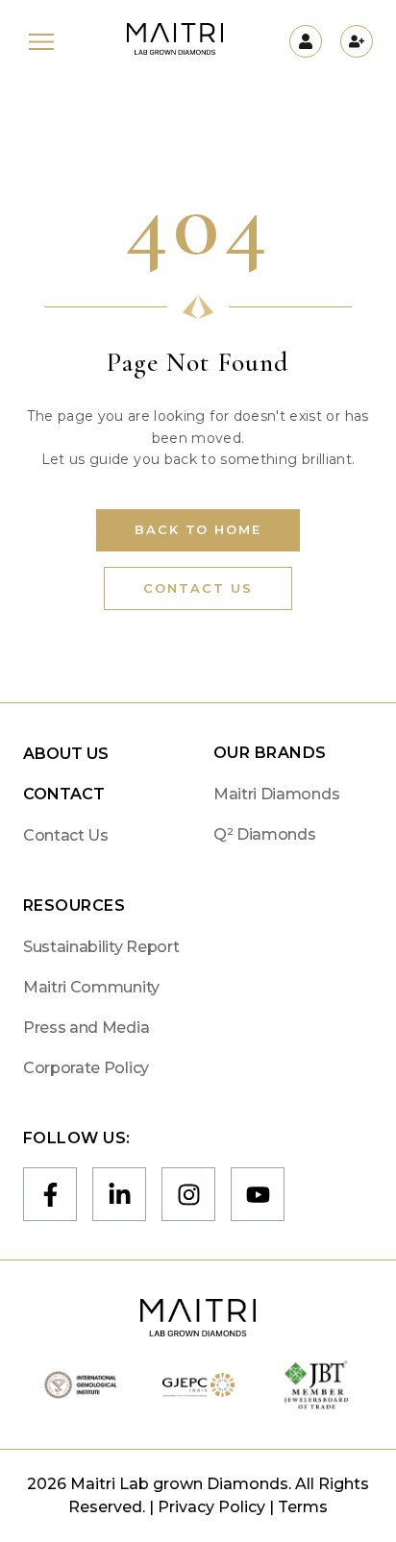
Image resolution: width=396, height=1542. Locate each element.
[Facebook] (50, 1194)
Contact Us (198, 588)
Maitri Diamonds (276, 794)
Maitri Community (91, 987)
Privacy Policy (211, 1507)
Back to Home (198, 529)
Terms (303, 1507)
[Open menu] (41, 42)
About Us (66, 754)
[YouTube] (258, 1194)
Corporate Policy (86, 1068)
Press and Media (86, 1027)
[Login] (305, 41)
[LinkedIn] (119, 1194)
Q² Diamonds (264, 834)
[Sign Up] (356, 41)
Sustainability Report (101, 947)
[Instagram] (188, 1194)
